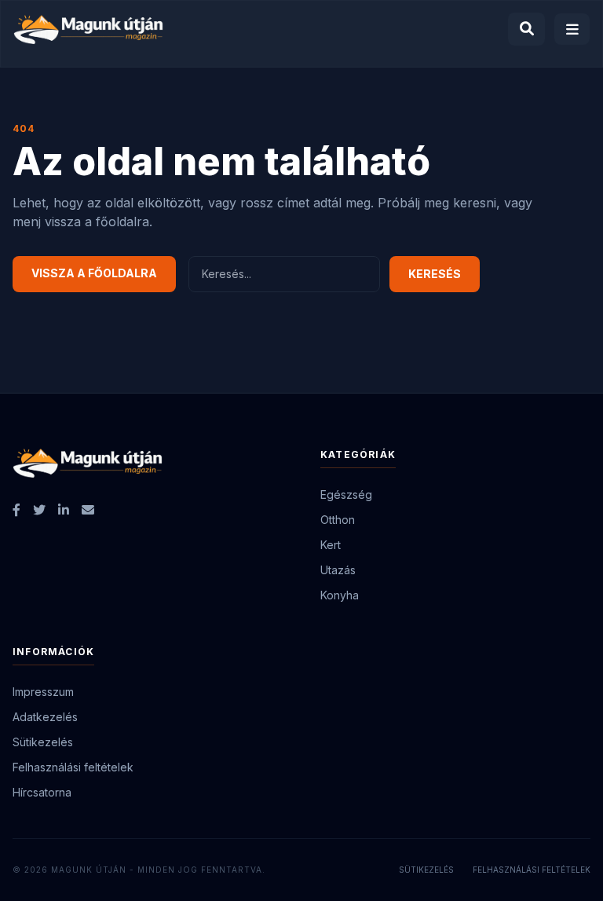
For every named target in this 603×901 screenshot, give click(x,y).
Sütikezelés (43, 742)
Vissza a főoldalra (94, 273)
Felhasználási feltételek (73, 767)
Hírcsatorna (42, 792)
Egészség (346, 494)
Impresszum (43, 691)
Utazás (338, 570)
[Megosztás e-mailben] (88, 509)
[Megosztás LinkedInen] (63, 509)
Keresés (434, 273)
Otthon (337, 519)
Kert (330, 544)
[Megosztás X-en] (39, 509)
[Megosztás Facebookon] (16, 509)
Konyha (339, 595)
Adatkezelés (45, 716)
